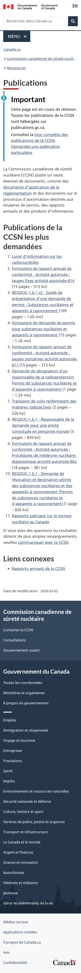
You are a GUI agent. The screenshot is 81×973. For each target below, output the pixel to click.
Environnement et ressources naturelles (36, 791)
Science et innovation (20, 862)
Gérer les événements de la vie (28, 903)
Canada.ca (12, 49)
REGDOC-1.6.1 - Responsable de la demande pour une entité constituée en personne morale (43, 425)
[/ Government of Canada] (30, 6)
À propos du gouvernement (26, 703)
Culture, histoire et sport (23, 811)
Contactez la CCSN (18, 630)
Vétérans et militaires (20, 882)
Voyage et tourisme (19, 740)
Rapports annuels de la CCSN (38, 568)
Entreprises (12, 750)
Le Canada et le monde (21, 842)
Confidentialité (15, 962)
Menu (19, 36)
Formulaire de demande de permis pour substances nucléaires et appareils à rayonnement (43, 328)
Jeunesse (10, 893)
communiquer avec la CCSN (43, 542)
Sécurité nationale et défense (27, 801)
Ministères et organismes (24, 692)
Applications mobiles (20, 932)
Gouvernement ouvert (21, 650)
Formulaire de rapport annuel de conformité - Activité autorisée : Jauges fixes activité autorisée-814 (43, 274)
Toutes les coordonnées (22, 682)
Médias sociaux (15, 922)
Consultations (14, 640)
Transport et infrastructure (25, 832)
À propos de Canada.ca (22, 942)
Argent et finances (18, 852)
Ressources (16, 68)
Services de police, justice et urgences (34, 821)
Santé (8, 771)
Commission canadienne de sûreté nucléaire (43, 58)
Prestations (12, 760)
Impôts (9, 781)
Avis (6, 952)
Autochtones (13, 872)
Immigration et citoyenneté (25, 730)
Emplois (9, 720)
